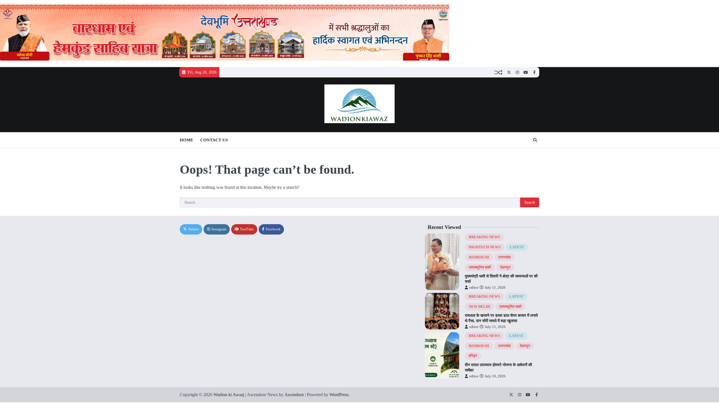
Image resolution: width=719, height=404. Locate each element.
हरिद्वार (473, 356)
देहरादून (505, 267)
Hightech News (484, 247)
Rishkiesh (479, 257)
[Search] (535, 140)
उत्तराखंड (504, 257)
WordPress (339, 394)
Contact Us (214, 140)
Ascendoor (294, 394)
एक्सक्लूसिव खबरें (480, 267)
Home (186, 140)
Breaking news (484, 237)
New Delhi (479, 307)
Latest (517, 247)
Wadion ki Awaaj (228, 394)
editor (473, 288)
